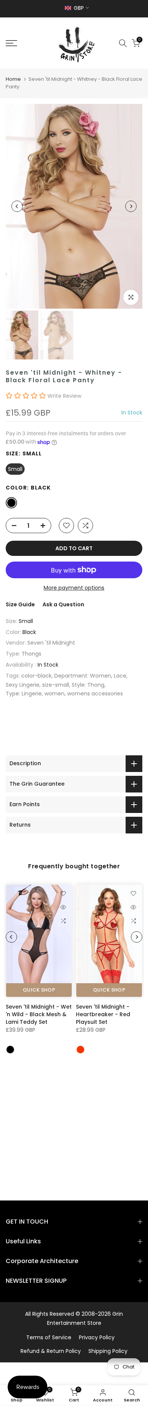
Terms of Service (48, 1337)
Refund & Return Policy (50, 1351)
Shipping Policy (108, 1351)
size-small (55, 685)
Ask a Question (63, 604)
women (54, 693)
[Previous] (17, 206)
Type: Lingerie (24, 693)
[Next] (131, 206)
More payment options (74, 588)
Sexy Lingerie (22, 685)
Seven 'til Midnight (51, 643)
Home (13, 79)
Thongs (31, 653)
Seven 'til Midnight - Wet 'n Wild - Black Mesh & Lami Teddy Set (39, 1014)
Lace (120, 675)
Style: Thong (88, 685)
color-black (36, 675)
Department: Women (82, 675)
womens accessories (95, 693)
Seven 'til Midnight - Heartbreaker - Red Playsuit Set (103, 1014)
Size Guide (20, 604)
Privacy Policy (97, 1337)
